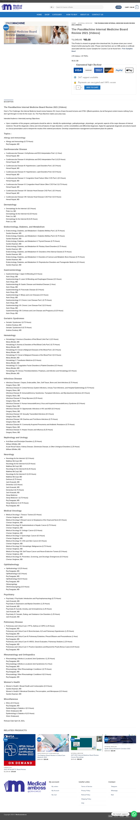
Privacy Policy (85, 790)
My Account (55, 790)
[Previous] (4, 755)
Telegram (114, 786)
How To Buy (71, 14)
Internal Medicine (85, 23)
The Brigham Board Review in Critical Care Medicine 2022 (51, 756)
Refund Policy (85, 795)
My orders (55, 786)
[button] (118, 7)
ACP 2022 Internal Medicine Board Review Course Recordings (85, 756)
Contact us (97, 14)
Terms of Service (86, 786)
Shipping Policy (86, 799)
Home (39, 14)
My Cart (54, 795)
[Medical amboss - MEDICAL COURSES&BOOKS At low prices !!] (12, 7)
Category (57, 14)
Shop (47, 14)
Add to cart (92, 87)
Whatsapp (114, 790)
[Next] (136, 755)
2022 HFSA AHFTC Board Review (15, 769)
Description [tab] (8, 102)
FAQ (82, 803)
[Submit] (101, 7)
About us (84, 14)
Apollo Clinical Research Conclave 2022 (117, 748)
